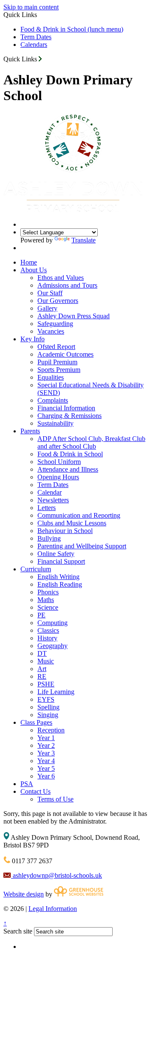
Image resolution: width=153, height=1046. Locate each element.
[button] (40, 58)
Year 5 (46, 768)
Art (41, 668)
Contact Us (35, 791)
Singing (47, 714)
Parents (30, 431)
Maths (45, 599)
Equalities (50, 377)
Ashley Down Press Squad (73, 316)
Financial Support (61, 561)
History (47, 638)
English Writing (58, 576)
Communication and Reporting (78, 515)
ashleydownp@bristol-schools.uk (56, 875)
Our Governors (57, 300)
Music (45, 661)
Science (47, 607)
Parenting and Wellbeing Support (81, 546)
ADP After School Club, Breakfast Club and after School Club (91, 442)
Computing (52, 622)
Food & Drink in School (70, 454)
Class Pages (36, 722)
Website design (23, 894)
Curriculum (35, 569)
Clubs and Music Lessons (71, 523)
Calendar (49, 492)
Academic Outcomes (65, 354)
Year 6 (46, 776)
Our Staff (49, 293)
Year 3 (46, 753)
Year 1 (46, 737)
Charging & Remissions (69, 415)
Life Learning (55, 691)
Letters (46, 507)
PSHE (45, 684)
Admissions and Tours (67, 285)
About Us (33, 270)
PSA (26, 783)
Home (28, 262)
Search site (17, 931)
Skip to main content (31, 7)
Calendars (33, 44)
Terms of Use (55, 799)
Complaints (52, 400)
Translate (83, 240)
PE (41, 615)
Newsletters (53, 500)
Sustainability (55, 423)
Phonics (48, 592)
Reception (51, 730)
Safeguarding (55, 323)
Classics (48, 630)
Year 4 (46, 760)
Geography (52, 645)
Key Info (32, 339)
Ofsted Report (56, 346)
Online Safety (55, 553)
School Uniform (59, 461)
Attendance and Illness (67, 469)
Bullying (49, 538)
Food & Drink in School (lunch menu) (71, 29)
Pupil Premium (57, 362)
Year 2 (46, 745)
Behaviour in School (65, 530)
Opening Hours (58, 477)
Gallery (47, 308)
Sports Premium (58, 369)
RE (41, 676)
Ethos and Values (60, 277)
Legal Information (52, 908)
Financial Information (66, 408)
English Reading (59, 584)
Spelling (48, 707)
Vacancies (50, 331)
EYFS (45, 699)
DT (42, 653)
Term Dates (35, 36)
